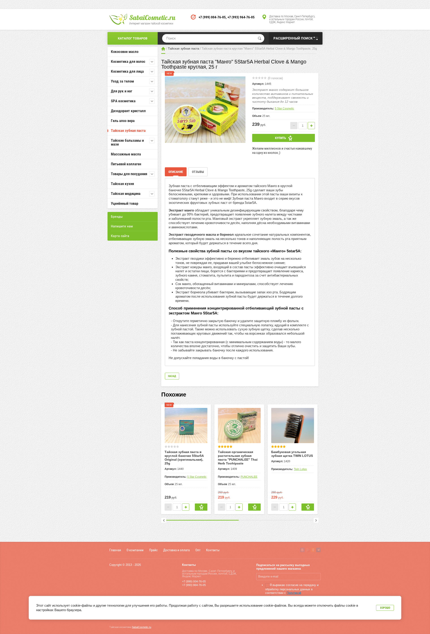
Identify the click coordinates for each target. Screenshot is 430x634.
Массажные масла (126, 154)
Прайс (153, 550)
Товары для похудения (129, 174)
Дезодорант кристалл (128, 111)
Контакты (212, 550)
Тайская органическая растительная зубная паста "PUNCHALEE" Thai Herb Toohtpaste (238, 457)
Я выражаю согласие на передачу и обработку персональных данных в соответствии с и (291, 592)
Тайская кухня (122, 183)
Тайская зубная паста (128, 130)
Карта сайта (120, 236)
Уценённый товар (124, 203)
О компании (135, 550)
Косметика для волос (128, 61)
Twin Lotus (300, 469)
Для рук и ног (121, 91)
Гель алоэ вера (123, 120)
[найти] (259, 38)
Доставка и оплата (176, 550)
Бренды (117, 216)
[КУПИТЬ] (201, 507)
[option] (205, 109)
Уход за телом (122, 81)
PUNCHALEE (249, 476)
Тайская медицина (125, 193)
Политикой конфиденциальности (283, 594)
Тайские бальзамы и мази (127, 142)
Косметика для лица (127, 71)
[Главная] (163, 49)
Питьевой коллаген (126, 164)
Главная (115, 550)
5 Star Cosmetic (284, 108)
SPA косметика (123, 101)
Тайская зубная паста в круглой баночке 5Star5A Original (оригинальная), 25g (184, 457)
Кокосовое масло (124, 51)
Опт (197, 550)
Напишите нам (122, 226)
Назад (172, 376)
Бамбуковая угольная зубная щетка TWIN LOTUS (292, 454)
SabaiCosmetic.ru (152, 17)
